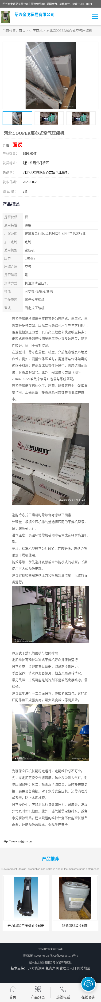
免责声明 (52, 968)
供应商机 (36, 30)
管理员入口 (68, 968)
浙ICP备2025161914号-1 (64, 955)
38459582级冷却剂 (46, 925)
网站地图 (83, 968)
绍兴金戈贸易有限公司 (42, 962)
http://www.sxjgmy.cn (17, 841)
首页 (22, 30)
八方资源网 (36, 968)
